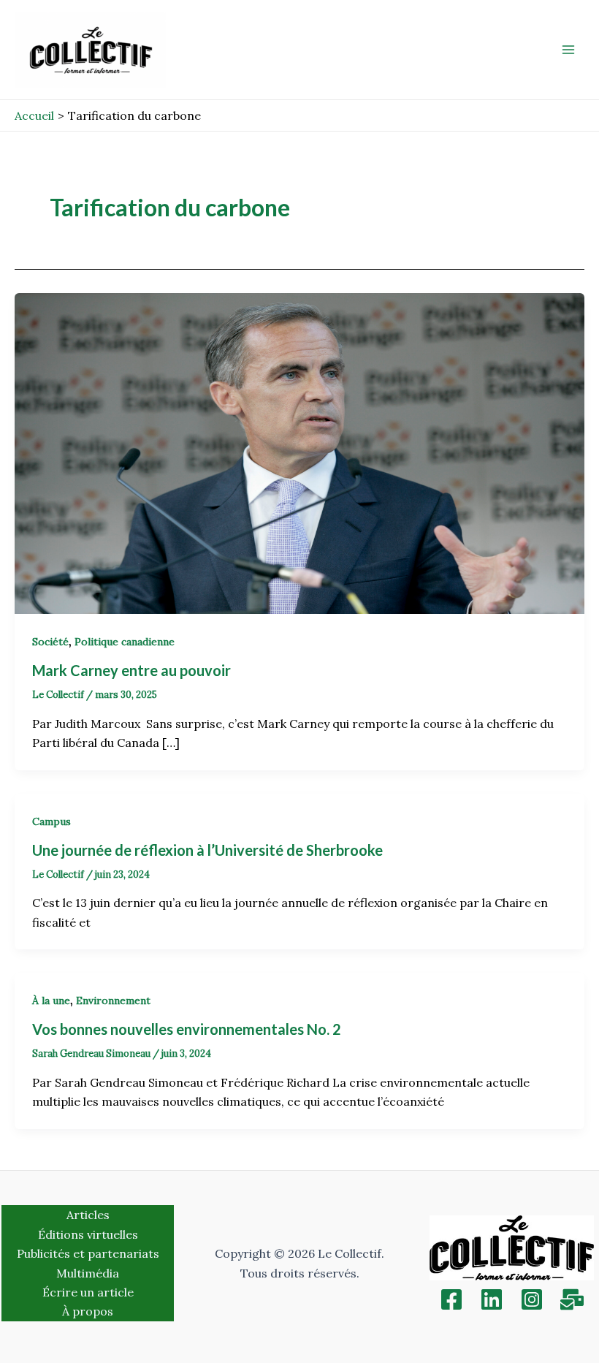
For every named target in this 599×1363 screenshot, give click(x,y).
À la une (51, 1000)
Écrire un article (88, 1292)
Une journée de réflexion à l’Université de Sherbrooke (212, 850)
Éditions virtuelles (88, 1234)
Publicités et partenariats (88, 1253)
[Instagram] (531, 1299)
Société (50, 641)
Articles (88, 1214)
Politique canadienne (125, 641)
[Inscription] (572, 1299)
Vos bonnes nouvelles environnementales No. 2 (186, 1029)
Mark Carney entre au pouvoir (133, 670)
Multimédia (87, 1273)
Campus (51, 821)
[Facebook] (451, 1299)
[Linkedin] (491, 1299)
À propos (87, 1311)
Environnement (113, 1000)
